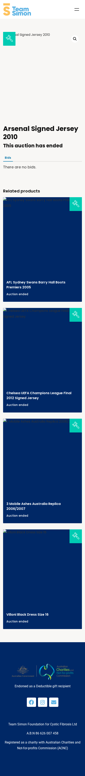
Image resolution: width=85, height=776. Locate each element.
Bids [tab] (8, 158)
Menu (77, 9)
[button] (75, 39)
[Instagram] (42, 702)
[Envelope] (53, 702)
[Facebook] (31, 702)
